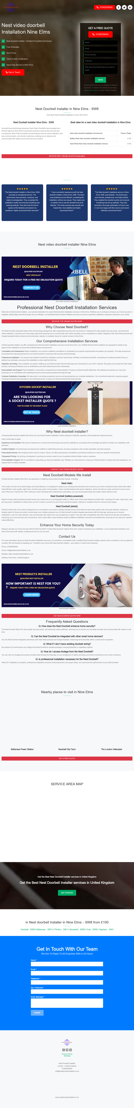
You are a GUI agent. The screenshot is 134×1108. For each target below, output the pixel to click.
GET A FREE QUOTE (67, 758)
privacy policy (93, 90)
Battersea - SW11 (44, 929)
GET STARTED (67, 893)
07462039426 (106, 7)
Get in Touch (14, 72)
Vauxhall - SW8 (28, 929)
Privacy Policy (67, 1054)
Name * (34, 960)
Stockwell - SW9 (77, 929)
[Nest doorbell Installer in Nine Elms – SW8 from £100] (67, 1042)
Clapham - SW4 (106, 929)
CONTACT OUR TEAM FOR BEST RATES (67, 469)
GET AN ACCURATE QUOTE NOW (67, 616)
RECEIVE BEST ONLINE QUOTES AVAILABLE (67, 156)
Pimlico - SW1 (61, 929)
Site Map (67, 1056)
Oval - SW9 (91, 929)
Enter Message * (37, 997)
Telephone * (35, 979)
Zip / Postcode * (37, 988)
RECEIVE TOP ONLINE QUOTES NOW (67, 321)
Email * (34, 969)
